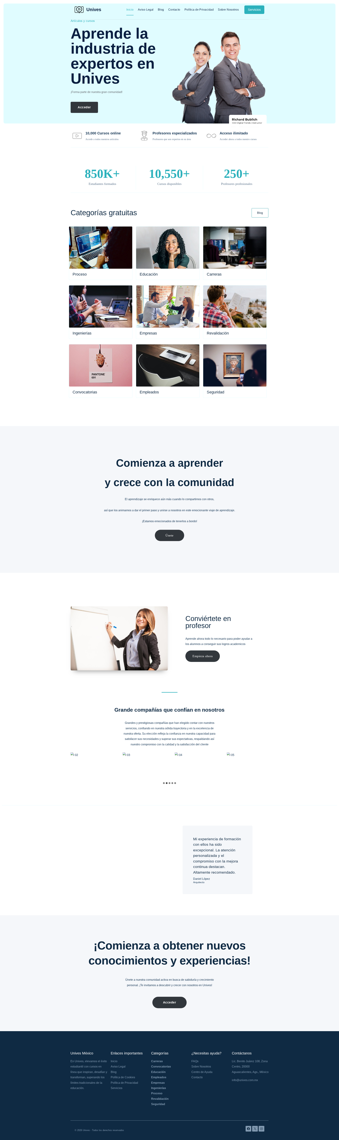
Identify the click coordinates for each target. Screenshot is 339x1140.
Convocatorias (161, 1066)
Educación (158, 1071)
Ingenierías (158, 1088)
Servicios (254, 9)
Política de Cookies (123, 1077)
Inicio (130, 9)
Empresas (158, 1082)
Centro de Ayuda (201, 1071)
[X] (255, 1129)
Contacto (174, 9)
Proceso (156, 1093)
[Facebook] (248, 1129)
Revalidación (160, 1098)
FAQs (194, 1061)
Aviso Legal (146, 9)
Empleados (158, 1077)
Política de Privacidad (199, 9)
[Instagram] (261, 1129)
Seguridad (158, 1104)
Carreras (157, 1061)
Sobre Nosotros (228, 9)
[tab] (164, 783)
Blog (161, 9)
